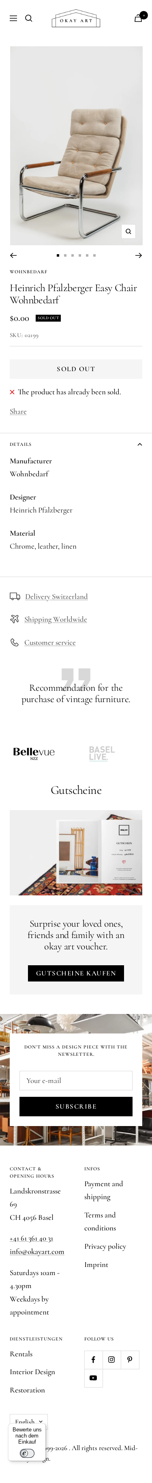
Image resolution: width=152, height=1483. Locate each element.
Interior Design (32, 1371)
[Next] (138, 255)
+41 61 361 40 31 (31, 1238)
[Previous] (13, 255)
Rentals (21, 1353)
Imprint (96, 1264)
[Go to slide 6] (94, 255)
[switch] (27, 1453)
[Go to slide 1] (58, 255)
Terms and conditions (100, 1221)
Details (21, 444)
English (25, 1422)
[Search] (28, 18)
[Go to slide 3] (72, 255)
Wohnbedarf (28, 272)
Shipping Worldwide (55, 619)
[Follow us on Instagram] (112, 1360)
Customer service (50, 642)
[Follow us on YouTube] (93, 1378)
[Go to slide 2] (65, 255)
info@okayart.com (37, 1251)
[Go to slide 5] (87, 255)
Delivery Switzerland (56, 596)
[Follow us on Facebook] (93, 1360)
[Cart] (138, 18)
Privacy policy (105, 1246)
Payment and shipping (103, 1190)
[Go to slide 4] (80, 255)
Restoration (27, 1389)
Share (18, 411)
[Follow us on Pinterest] (130, 1360)
